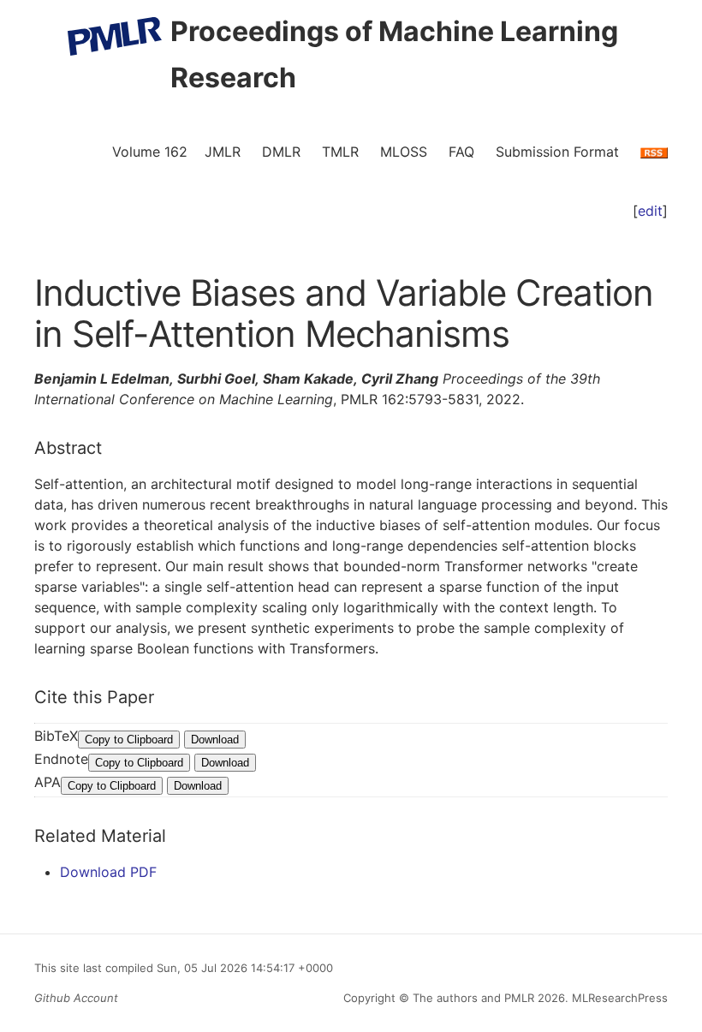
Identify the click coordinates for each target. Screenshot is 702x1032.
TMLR (340, 151)
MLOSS (403, 151)
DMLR (281, 151)
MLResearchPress (618, 998)
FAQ (461, 151)
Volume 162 (149, 151)
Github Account (76, 998)
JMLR (223, 151)
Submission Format (557, 151)
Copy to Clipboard (129, 739)
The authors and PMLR (473, 998)
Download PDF (108, 871)
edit (650, 210)
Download (215, 739)
